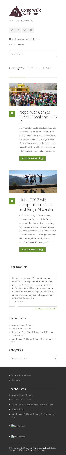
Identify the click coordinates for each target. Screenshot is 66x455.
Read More (20, 301)
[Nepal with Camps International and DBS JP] (33, 94)
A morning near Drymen (22, 325)
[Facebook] (18, 30)
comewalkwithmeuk (37, 448)
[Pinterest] (12, 30)
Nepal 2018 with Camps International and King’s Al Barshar (37, 204)
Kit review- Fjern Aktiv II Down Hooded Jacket (32, 332)
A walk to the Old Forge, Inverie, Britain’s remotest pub (33, 340)
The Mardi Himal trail (21, 328)
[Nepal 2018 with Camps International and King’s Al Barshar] (33, 181)
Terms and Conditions (21, 375)
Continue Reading (32, 158)
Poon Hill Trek (18, 335)
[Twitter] (25, 30)
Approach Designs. (36, 450)
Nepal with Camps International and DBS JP (38, 116)
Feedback (15, 380)
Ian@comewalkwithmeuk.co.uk (26, 39)
